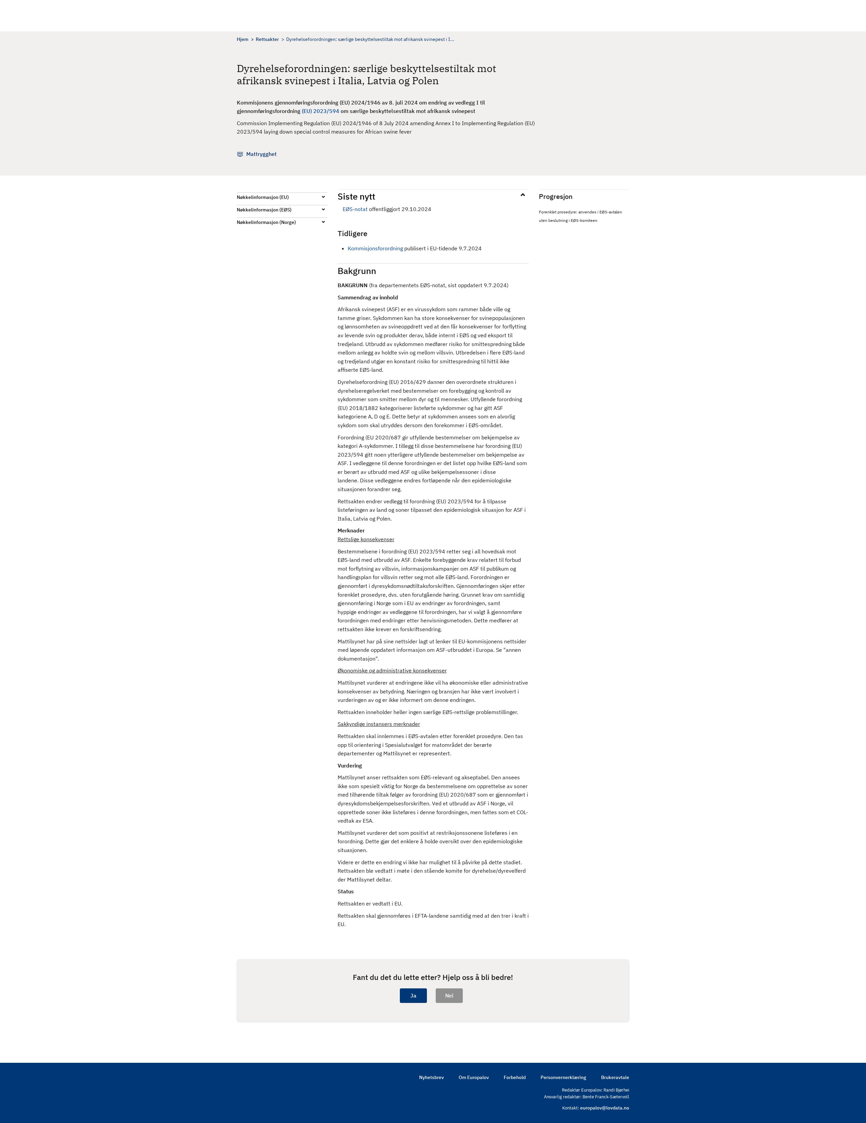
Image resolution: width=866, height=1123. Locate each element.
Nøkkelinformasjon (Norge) (266, 222)
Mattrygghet (261, 154)
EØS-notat (355, 209)
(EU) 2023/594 (320, 111)
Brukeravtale (615, 1077)
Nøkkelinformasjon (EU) (263, 197)
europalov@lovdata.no (604, 1108)
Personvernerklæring (563, 1077)
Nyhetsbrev (431, 1077)
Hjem (242, 39)
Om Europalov (474, 1077)
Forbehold (515, 1077)
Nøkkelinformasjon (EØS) (264, 210)
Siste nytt (356, 196)
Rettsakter (267, 39)
